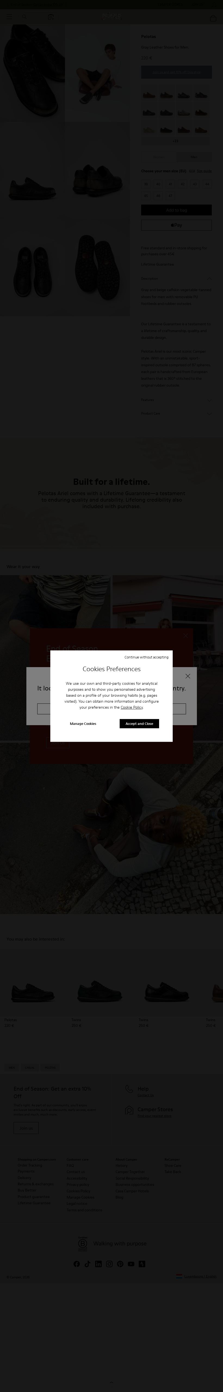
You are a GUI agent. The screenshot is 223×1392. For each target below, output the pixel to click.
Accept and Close (139, 723)
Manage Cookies (83, 723)
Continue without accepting (147, 657)
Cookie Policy (132, 707)
